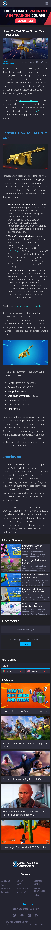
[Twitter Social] (14, 916)
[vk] (46, 62)
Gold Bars (14, 251)
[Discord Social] (29, 916)
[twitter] (42, 62)
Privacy (33, 924)
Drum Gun (37, 111)
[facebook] (37, 62)
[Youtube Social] (22, 916)
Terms (42, 924)
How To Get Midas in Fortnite (27, 305)
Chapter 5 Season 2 (28, 100)
